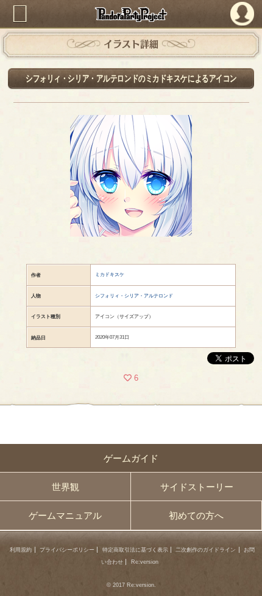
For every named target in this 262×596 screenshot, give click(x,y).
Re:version (144, 562)
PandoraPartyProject (131, 14)
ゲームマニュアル (65, 515)
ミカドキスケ (109, 274)
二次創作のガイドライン (205, 550)
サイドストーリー (196, 487)
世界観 (65, 487)
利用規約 (21, 550)
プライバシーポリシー (67, 550)
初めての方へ (196, 515)
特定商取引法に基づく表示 (135, 550)
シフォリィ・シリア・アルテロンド (134, 296)
